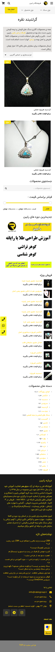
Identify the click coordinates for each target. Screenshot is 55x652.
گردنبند (45, 407)
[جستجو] (9, 3)
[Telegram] (14, 612)
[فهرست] (52, 3)
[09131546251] (49, 597)
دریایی (43, 450)
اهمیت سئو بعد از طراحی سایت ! (37, 555)
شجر (44, 461)
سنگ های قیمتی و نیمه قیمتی (38, 415)
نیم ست (44, 411)
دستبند (45, 399)
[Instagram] (21, 612)
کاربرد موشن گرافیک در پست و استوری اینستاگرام (29, 551)
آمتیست (44, 419)
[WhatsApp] (6, 612)
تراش (31, 39)
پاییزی (43, 442)
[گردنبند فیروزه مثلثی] (27, 88)
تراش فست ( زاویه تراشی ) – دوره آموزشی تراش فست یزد (27, 561)
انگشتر (45, 395)
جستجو (49, 188)
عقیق (46, 430)
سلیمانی (43, 454)
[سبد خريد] (3, 3)
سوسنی (43, 458)
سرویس (44, 403)
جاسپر (45, 422)
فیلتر (47, 209)
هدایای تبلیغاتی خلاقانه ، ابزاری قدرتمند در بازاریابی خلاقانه (26, 573)
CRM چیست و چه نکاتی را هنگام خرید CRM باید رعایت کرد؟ (28, 542)
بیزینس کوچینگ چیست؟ (40, 547)
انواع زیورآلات (44, 391)
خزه (44, 446)
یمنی (44, 465)
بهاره (44, 438)
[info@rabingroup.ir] (49, 592)
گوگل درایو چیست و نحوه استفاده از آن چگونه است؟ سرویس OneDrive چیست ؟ (28, 578)
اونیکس (42, 434)
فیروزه (45, 469)
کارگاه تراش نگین (18, 32)
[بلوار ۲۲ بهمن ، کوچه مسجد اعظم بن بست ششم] (49, 606)
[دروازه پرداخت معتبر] (48, 634)
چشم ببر (44, 426)
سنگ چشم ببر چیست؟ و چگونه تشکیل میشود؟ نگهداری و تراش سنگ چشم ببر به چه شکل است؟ (27, 568)
